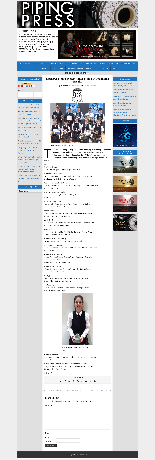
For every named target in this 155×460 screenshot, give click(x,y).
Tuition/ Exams (58, 68)
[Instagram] (81, 73)
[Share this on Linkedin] (90, 381)
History (89, 68)
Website (48, 441)
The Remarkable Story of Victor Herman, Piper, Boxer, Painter (30, 159)
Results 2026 (113, 64)
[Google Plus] (73, 73)
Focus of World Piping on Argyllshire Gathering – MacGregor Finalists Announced (124, 112)
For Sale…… (42, 64)
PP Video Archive (128, 64)
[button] (97, 44)
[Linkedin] (77, 73)
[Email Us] (88, 73)
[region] (97, 44)
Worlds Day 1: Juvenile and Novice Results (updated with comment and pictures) (29, 169)
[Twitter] (66, 73)
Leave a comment (90, 86)
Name (47, 433)
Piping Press (27, 31)
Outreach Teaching (75, 68)
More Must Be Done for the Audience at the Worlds (29, 178)
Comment (49, 405)
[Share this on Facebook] (65, 381)
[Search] (38, 94)
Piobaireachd (43, 68)
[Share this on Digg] (86, 381)
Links (115, 68)
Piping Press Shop (27, 64)
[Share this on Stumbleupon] (82, 381)
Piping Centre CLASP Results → (100, 390)
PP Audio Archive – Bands (95, 64)
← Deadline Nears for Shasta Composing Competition (63, 390)
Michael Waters (23, 128)
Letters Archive (102, 68)
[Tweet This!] (61, 381)
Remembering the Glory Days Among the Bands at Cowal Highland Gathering (29, 120)
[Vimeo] (84, 73)
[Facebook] (70, 73)
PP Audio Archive (75, 64)
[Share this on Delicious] (94, 381)
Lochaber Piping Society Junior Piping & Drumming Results (77, 80)
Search (20, 90)
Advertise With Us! (58, 64)
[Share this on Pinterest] (73, 381)
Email (47, 437)
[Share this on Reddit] (77, 381)
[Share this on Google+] (69, 381)
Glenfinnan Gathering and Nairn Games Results (28, 150)
